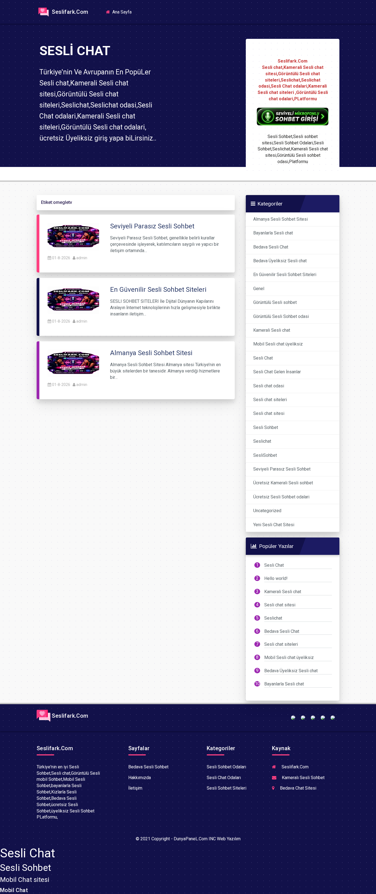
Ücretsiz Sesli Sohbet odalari (281, 496)
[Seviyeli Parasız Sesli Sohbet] (73, 236)
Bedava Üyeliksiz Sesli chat (280, 260)
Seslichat (262, 441)
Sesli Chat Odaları (224, 777)
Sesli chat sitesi (268, 413)
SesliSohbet (265, 455)
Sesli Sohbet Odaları (226, 766)
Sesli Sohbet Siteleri (226, 788)
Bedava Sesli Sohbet (148, 766)
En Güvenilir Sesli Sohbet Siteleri (284, 274)
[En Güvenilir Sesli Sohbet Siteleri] (73, 299)
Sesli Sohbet (265, 427)
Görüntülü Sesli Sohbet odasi (281, 316)
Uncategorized (267, 510)
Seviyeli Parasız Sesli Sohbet (281, 469)
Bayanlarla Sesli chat (273, 233)
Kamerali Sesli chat (271, 330)
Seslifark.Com (69, 12)
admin (81, 258)
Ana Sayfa (123, 12)
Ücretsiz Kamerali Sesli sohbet (283, 482)
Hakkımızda (139, 777)
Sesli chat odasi (268, 385)
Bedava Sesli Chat (270, 247)
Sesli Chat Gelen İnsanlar (277, 371)
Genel (258, 288)
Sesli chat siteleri (270, 399)
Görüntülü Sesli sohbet (275, 302)
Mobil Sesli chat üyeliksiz (278, 344)
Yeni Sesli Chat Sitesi (273, 524)
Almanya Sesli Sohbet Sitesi (280, 219)
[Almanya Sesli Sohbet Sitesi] (73, 363)
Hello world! (276, 578)
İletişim (135, 788)
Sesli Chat (263, 358)
